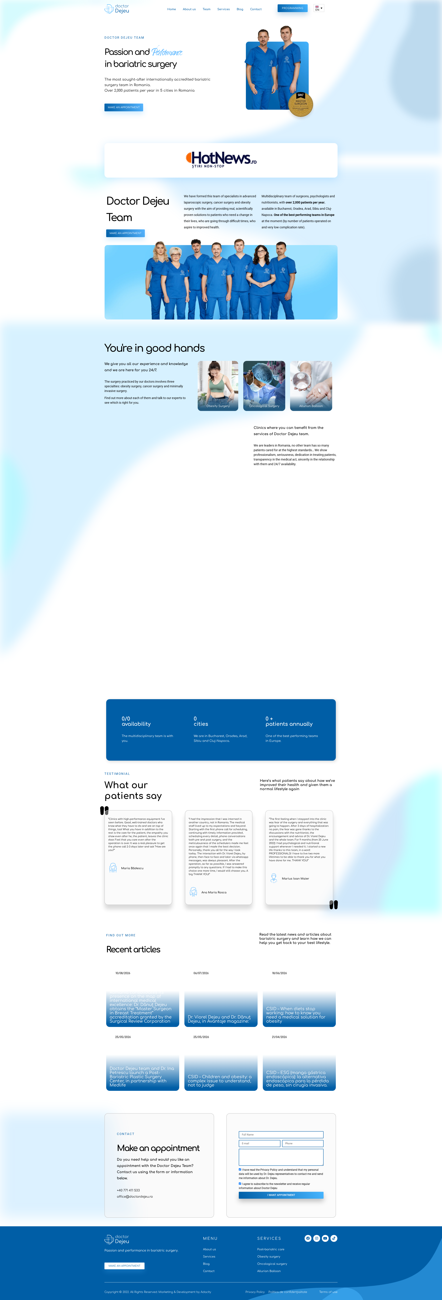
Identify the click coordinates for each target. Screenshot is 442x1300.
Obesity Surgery (218, 406)
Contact (256, 9)
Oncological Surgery (264, 406)
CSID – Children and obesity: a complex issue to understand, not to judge (220, 1081)
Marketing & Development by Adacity (184, 1292)
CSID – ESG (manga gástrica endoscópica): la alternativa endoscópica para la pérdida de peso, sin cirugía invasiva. (297, 1079)
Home (171, 9)
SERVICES (269, 1238)
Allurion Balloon (311, 406)
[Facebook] (308, 1238)
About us (189, 9)
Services (223, 9)
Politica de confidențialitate (287, 1292)
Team (206, 9)
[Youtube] (325, 1238)
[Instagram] (316, 1238)
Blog (240, 9)
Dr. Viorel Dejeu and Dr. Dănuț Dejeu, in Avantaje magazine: (219, 1019)
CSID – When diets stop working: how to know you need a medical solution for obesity (295, 1015)
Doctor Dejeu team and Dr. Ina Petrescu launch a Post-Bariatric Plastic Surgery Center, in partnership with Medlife (142, 1077)
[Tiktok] (333, 1238)
